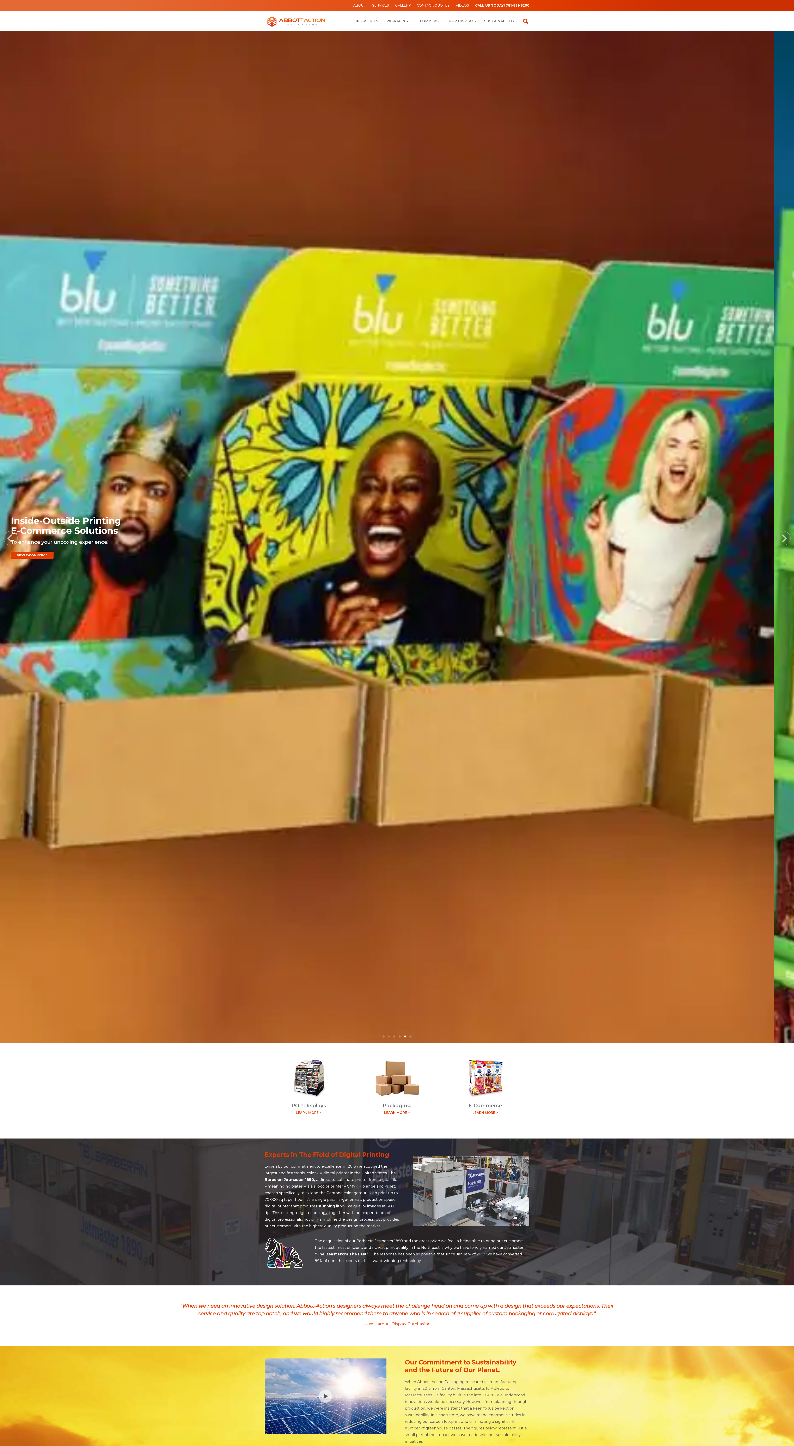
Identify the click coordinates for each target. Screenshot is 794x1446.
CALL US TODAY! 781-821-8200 (502, 5)
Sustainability (499, 21)
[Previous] (10, 538)
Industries (367, 21)
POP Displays (462, 21)
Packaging (397, 21)
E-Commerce (428, 21)
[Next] (783, 538)
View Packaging (741, 563)
